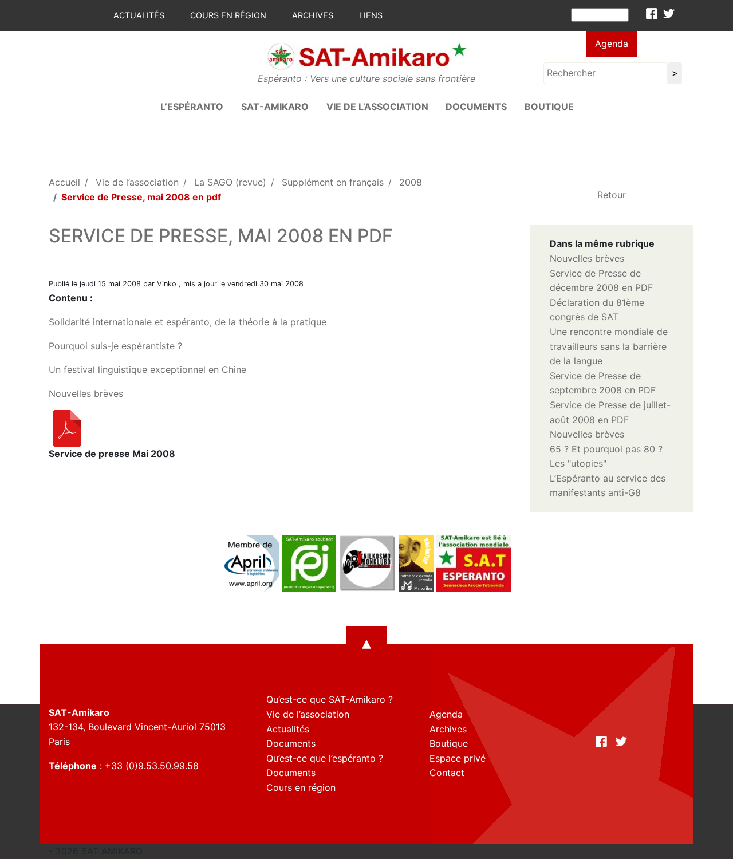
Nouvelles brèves (86, 393)
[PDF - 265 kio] (67, 428)
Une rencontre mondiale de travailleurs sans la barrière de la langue (609, 346)
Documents (476, 106)
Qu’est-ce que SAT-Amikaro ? (329, 699)
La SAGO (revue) (230, 182)
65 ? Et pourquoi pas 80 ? (606, 449)
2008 (410, 182)
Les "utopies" (578, 463)
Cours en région (228, 15)
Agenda (611, 43)
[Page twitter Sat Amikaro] (669, 13)
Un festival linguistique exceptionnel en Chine (147, 369)
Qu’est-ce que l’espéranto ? (324, 758)
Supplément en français (333, 182)
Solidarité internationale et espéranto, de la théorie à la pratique (187, 322)
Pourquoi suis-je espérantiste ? (115, 346)
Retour (611, 194)
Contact (446, 772)
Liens (371, 15)
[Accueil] (366, 55)
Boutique (549, 106)
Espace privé (457, 758)
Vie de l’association (377, 106)
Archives (312, 15)
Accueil (64, 182)
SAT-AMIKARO (275, 106)
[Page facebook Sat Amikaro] (651, 13)
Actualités (138, 15)
